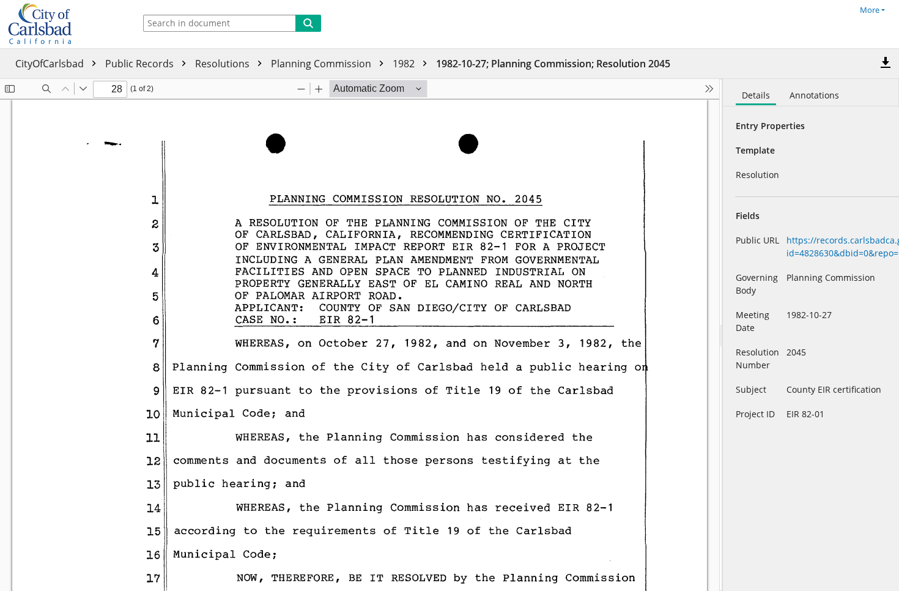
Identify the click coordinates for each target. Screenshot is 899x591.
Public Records (140, 63)
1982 (405, 63)
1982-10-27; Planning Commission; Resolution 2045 (553, 63)
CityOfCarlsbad (50, 63)
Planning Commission (322, 63)
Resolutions (223, 63)
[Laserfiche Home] (64, 24)
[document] (811, 335)
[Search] (308, 23)
